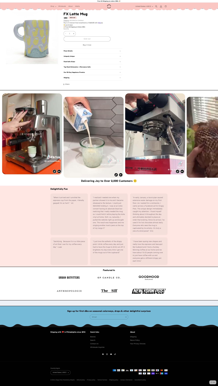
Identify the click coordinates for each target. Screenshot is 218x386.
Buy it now (87, 45)
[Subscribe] (125, 317)
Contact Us (94, 344)
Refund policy (81, 380)
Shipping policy (113, 380)
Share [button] (67, 84)
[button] (53, 6)
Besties (93, 337)
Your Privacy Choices (137, 344)
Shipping (66, 20)
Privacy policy (91, 380)
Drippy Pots (59, 380)
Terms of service (102, 380)
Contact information (126, 380)
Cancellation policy (140, 380)
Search (92, 340)
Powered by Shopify (69, 380)
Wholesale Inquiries (97, 347)
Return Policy (135, 340)
